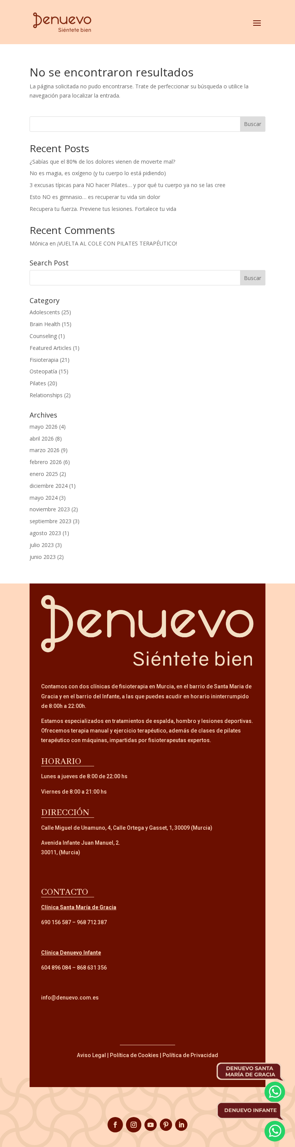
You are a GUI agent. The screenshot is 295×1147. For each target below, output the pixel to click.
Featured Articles (50, 347)
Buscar (252, 124)
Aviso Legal (91, 1055)
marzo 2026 (45, 450)
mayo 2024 (44, 497)
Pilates (38, 383)
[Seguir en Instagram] (133, 1124)
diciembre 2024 (49, 485)
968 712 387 (92, 922)
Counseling (43, 336)
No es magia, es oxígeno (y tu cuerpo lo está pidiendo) (98, 173)
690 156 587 (56, 922)
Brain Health (45, 324)
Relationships (46, 395)
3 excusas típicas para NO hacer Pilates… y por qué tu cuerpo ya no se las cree (127, 185)
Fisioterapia (44, 359)
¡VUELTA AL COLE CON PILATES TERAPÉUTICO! (117, 243)
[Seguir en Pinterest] (166, 1125)
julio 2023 (42, 545)
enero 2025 (44, 473)
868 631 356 (92, 968)
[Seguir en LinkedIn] (181, 1125)
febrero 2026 (46, 462)
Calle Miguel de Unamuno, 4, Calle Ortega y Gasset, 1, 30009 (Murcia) (126, 828)
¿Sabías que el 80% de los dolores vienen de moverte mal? (102, 161)
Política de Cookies (134, 1055)
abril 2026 (42, 438)
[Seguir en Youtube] (150, 1125)
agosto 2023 (45, 533)
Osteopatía (43, 371)
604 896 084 (56, 968)
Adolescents (45, 312)
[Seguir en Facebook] (115, 1124)
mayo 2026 (44, 426)
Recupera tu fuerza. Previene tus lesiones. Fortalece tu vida (103, 208)
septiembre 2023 (50, 521)
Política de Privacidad (190, 1055)
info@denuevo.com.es (70, 998)
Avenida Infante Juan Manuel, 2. (80, 843)
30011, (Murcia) (60, 852)
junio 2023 (43, 556)
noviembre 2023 (50, 509)
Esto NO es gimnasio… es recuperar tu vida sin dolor (95, 197)
